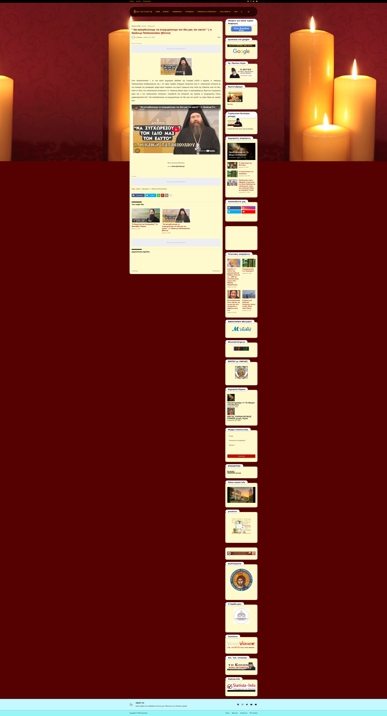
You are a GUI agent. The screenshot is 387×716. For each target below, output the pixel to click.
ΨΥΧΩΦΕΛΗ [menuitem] (189, 11)
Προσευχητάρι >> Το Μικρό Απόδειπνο (239, 153)
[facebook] (248, 1)
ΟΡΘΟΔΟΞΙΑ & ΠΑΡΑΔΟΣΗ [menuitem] (206, 11)
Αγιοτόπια (144, 713)
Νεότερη (135, 271)
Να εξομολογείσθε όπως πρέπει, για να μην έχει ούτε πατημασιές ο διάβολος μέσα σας (233, 305)
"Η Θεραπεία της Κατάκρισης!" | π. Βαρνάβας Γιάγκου (145, 225)
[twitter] (253, 1)
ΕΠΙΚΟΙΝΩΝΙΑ (147, 1)
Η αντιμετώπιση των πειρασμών (246, 172)
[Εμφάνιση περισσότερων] (170, 195)
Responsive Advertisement (176, 49)
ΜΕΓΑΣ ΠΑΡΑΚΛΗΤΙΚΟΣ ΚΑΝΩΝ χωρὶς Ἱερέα (239, 417)
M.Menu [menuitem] (166, 11)
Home (227, 713)
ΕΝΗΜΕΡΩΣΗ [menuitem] (177, 11)
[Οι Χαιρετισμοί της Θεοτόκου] (232, 165)
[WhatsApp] (158, 195)
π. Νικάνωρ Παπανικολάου (158, 189)
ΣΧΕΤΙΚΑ (138, 1)
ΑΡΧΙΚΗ (132, 1)
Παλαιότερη (216, 271)
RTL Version (253, 713)
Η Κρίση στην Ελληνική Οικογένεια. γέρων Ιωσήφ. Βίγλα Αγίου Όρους (248, 304)
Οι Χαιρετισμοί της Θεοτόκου (245, 164)
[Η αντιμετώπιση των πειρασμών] (232, 174)
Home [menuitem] (158, 11)
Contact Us (243, 713)
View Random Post (241, 28)
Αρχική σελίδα (136, 26)
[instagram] (250, 1)
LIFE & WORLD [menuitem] (225, 11)
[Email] (166, 195)
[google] (234, 215)
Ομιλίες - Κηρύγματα (148, 26)
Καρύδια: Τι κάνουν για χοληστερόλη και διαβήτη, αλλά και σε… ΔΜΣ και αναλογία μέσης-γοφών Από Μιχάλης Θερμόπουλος (233, 277)
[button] (241, 12)
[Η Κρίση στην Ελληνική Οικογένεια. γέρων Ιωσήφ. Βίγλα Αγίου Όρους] (248, 294)
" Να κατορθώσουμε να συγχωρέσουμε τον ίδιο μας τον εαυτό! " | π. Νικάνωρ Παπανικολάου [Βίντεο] (176, 227)
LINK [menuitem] (235, 11)
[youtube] (256, 1)
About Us (235, 713)
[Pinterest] (162, 195)
